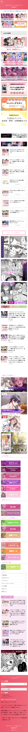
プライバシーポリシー (8, 696)
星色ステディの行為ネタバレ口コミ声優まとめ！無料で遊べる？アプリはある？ (17, 632)
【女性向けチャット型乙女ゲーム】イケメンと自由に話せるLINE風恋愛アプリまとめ (16, 327)
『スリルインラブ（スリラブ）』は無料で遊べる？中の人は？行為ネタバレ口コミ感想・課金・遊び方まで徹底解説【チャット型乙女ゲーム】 (16, 315)
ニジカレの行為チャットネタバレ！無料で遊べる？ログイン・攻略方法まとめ (16, 348)
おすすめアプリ (22, 306)
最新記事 (5, 306)
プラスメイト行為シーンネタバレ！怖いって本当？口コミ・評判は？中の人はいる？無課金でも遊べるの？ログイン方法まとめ (17, 613)
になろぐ (14, 7)
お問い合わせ (14, 678)
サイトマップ (6, 697)
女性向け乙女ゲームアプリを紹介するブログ (14, 725)
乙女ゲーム (14, 306)
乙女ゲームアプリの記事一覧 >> (14, 232)
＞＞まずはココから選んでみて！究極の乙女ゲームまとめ (14, 11)
